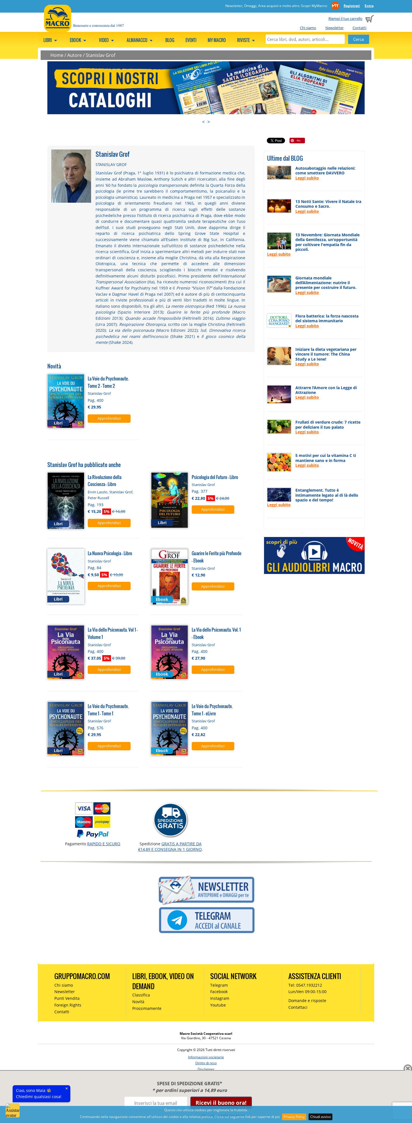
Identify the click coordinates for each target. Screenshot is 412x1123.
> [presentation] (208, 122)
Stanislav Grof (100, 55)
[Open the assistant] (13, 1110)
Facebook (219, 991)
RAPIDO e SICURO (103, 843)
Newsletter (334, 27)
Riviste (244, 40)
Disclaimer (206, 1069)
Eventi (191, 40)
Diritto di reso (206, 1063)
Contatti (359, 27)
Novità (138, 1001)
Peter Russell (98, 497)
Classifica (141, 995)
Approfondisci (109, 418)
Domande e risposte (307, 1000)
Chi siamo (308, 27)
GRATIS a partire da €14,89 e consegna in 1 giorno (170, 846)
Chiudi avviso (320, 1116)
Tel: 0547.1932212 (305, 985)
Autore (74, 55)
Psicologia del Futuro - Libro (215, 477)
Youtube (218, 1005)
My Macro (217, 40)
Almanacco (137, 40)
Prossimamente (146, 1008)
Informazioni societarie (206, 1057)
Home (56, 55)
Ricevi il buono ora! (221, 1102)
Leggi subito (307, 178)
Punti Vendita (67, 998)
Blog (169, 40)
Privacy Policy (294, 1116)
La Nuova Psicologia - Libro (110, 553)
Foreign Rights (67, 1005)
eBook (76, 40)
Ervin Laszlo (97, 491)
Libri (48, 40)
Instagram (219, 998)
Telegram (219, 985)
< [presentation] (203, 122)
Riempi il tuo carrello (345, 18)
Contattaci (297, 1007)
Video (104, 40)
